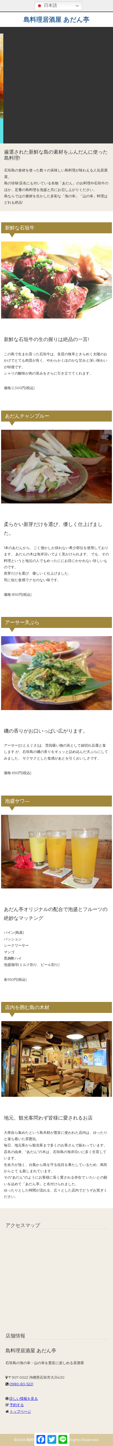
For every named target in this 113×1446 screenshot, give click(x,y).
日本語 (50, 5)
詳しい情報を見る (23, 1398)
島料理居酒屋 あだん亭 (56, 19)
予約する (17, 1405)
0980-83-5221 (21, 1384)
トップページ (20, 1411)
